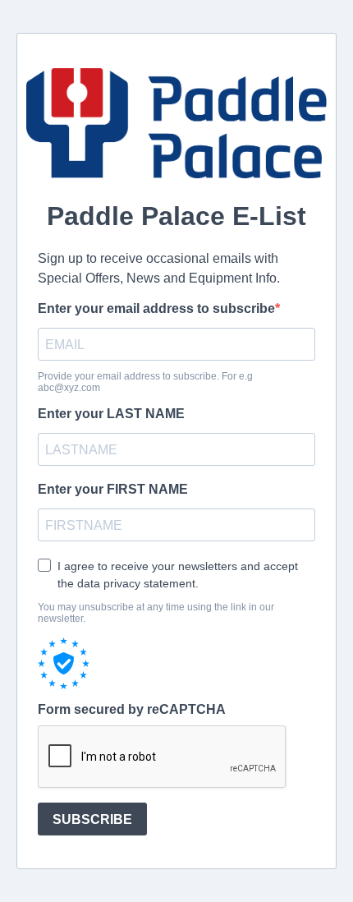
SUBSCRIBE (92, 819)
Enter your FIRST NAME (113, 489)
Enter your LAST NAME (111, 414)
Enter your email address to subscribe (156, 308)
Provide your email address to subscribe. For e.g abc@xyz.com (145, 381)
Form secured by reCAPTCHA (132, 709)
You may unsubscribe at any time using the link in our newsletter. (156, 612)
